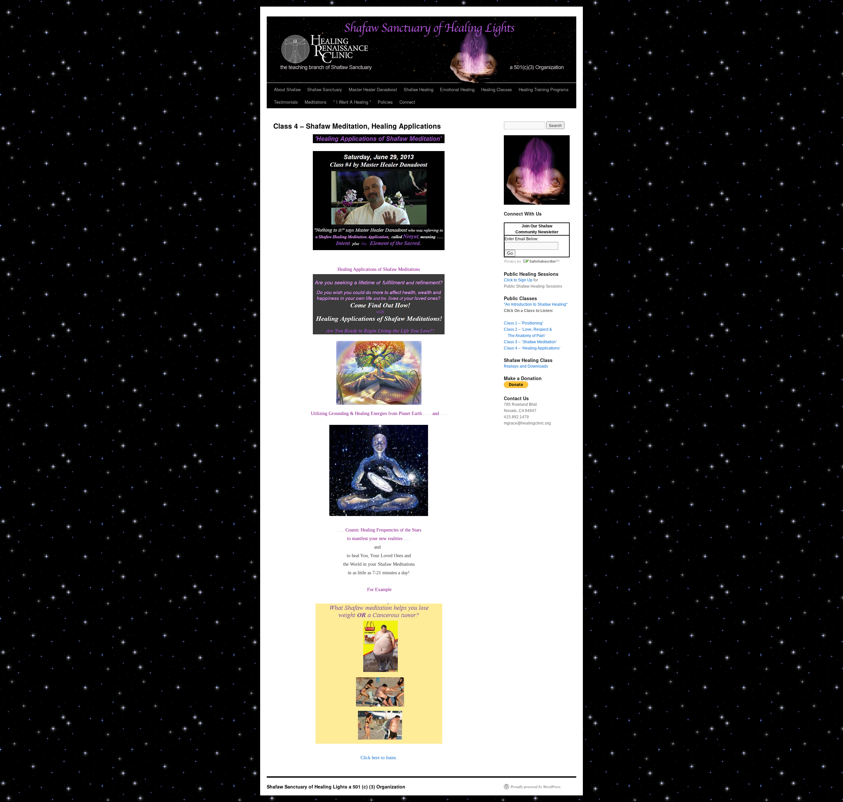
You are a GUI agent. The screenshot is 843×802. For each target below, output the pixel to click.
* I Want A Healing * (352, 102)
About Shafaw (287, 89)
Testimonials (286, 102)
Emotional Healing (457, 89)
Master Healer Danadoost (373, 89)
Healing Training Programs (544, 89)
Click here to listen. (379, 757)
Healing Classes (496, 89)
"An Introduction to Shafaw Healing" (535, 304)
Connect (407, 102)
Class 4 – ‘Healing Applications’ (532, 348)
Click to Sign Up (518, 280)
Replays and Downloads (526, 366)
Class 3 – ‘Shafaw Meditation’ (530, 342)
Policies (385, 102)
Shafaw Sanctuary (324, 89)
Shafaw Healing (418, 89)
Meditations (316, 102)
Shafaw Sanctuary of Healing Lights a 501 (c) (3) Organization (336, 786)
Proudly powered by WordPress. (535, 786)
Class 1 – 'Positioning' (523, 323)
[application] (537, 170)
